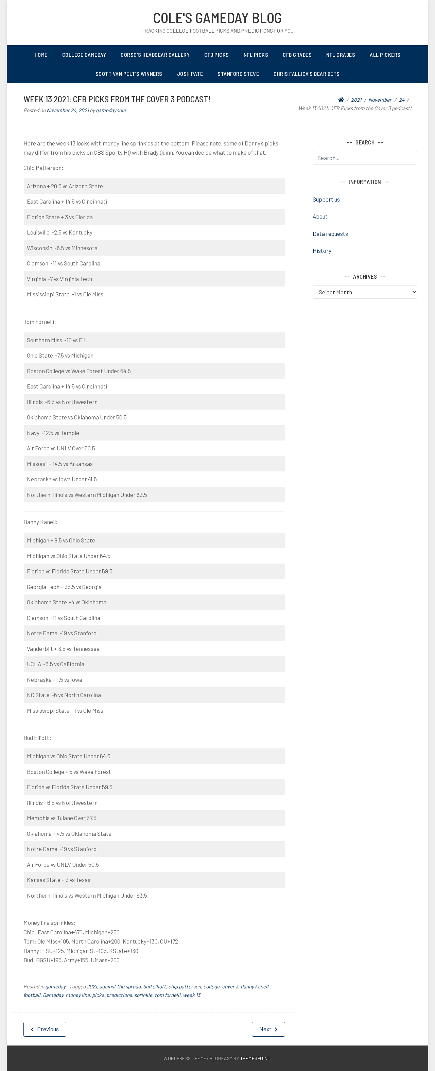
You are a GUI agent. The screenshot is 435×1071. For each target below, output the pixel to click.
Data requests (330, 233)
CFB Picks (216, 54)
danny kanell (254, 986)
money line (78, 995)
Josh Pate (190, 73)
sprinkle (143, 995)
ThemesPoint (255, 1058)
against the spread (120, 986)
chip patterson (184, 986)
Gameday (53, 995)
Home (41, 54)
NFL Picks (256, 54)
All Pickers (385, 54)
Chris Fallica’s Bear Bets (307, 73)
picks (98, 995)
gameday (55, 986)
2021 (92, 986)
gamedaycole (111, 110)
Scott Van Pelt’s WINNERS (128, 73)
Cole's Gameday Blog (217, 17)
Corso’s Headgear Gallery (155, 54)
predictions (119, 995)
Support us (326, 199)
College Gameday (84, 54)
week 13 (191, 995)
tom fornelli (167, 995)
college (211, 986)
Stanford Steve (238, 73)
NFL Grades (340, 54)
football (31, 995)
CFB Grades (297, 54)
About (320, 216)
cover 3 (230, 986)
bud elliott (154, 986)
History (322, 250)
